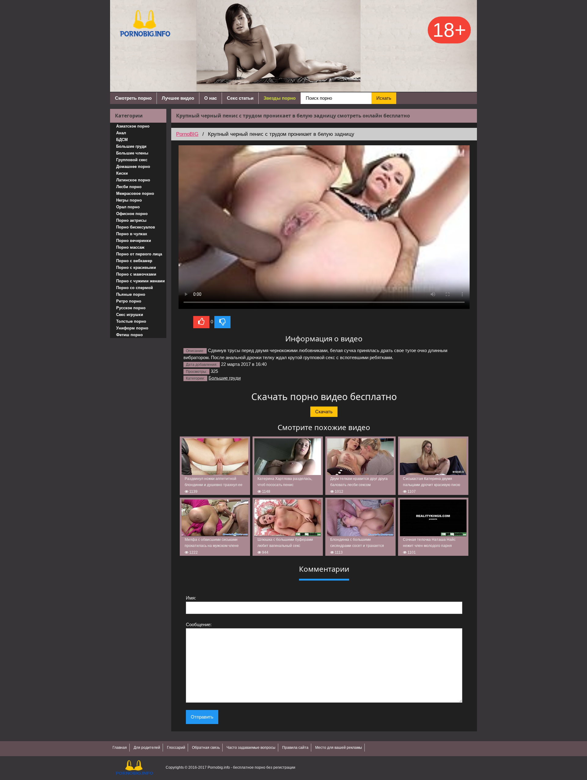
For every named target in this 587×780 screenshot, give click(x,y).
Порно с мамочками (136, 274)
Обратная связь (206, 747)
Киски (122, 173)
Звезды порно (280, 98)
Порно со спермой (134, 287)
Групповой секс (131, 160)
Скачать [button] (324, 411)
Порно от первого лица (139, 254)
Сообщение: (199, 624)
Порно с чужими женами (140, 281)
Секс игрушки (129, 314)
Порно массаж (130, 247)
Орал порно (128, 207)
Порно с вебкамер (134, 260)
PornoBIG (187, 134)
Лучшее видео (178, 98)
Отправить (202, 716)
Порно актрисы (131, 220)
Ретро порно (128, 301)
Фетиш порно (129, 334)
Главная (120, 747)
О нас (210, 98)
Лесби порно (129, 186)
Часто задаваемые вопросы (251, 747)
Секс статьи (240, 98)
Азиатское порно (133, 126)
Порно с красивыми (136, 267)
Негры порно (129, 200)
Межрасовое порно (135, 193)
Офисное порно (132, 213)
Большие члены (132, 153)
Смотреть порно (133, 98)
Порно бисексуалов (135, 227)
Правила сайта (295, 747)
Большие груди (131, 146)
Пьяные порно (130, 294)
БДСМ (122, 139)
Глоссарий (176, 747)
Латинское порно (133, 180)
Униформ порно (132, 328)
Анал (121, 133)
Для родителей (147, 747)
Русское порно (131, 308)
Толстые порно (131, 321)
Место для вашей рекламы (338, 747)
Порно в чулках (131, 234)
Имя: (191, 597)
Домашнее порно (133, 166)
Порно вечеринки (133, 240)
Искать (383, 98)
